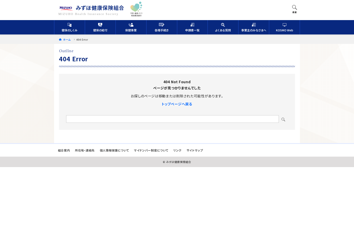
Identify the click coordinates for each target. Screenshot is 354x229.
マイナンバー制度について (151, 150)
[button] (294, 8)
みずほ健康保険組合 (100, 7)
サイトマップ (195, 150)
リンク (177, 150)
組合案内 (64, 150)
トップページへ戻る (177, 103)
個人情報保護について (114, 150)
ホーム (66, 39)
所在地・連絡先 (85, 150)
